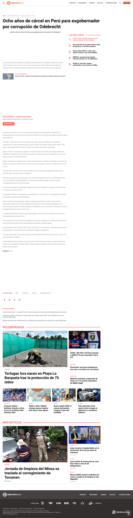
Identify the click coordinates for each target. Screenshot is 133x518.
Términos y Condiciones (10, 508)
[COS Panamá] (59, 504)
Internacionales (13, 16)
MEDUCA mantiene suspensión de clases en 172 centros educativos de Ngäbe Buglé (84, 381)
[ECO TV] (66, 504)
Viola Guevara (73, 481)
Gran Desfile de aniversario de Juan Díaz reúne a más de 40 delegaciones (84, 463)
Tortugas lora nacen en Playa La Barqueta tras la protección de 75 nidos (32, 377)
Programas (82, 3)
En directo (127, 3)
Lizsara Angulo (73, 455)
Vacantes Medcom (38, 508)
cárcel (34, 293)
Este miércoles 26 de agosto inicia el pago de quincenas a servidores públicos (86, 45)
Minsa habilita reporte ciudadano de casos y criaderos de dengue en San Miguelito (84, 477)
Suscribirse (8, 124)
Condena (25, 293)
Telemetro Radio (111, 3)
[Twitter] (9, 300)
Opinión (91, 3)
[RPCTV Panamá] (43, 504)
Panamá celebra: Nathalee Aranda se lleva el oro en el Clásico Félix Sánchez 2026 (14, 409)
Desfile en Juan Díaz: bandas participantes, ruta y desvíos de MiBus (85, 64)
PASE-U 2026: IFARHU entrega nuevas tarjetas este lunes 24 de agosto (85, 39)
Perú (17, 293)
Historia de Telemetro (25, 508)
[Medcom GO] (35, 504)
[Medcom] (98, 504)
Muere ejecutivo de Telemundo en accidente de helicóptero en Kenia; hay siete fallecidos (34, 320)
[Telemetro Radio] (90, 504)
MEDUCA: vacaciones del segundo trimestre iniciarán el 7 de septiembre (85, 58)
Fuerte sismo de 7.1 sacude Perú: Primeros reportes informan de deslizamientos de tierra (35, 312)
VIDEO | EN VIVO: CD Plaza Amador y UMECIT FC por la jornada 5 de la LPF (84, 355)
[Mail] (19, 300)
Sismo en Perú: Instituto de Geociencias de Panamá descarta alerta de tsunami (40, 76)
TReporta (72, 3)
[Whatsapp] (14, 300)
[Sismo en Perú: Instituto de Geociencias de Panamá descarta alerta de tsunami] (8, 79)
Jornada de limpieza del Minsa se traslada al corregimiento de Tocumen (32, 473)
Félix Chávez (8, 481)
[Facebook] (4, 300)
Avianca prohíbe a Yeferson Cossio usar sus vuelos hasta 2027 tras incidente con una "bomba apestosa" (33, 316)
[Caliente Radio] (82, 504)
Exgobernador (45, 293)
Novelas (100, 3)
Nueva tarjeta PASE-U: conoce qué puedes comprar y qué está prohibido (85, 51)
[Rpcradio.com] (74, 504)
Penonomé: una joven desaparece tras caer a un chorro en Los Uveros (84, 368)
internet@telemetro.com (12, 514)
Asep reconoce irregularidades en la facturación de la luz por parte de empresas (84, 450)
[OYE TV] (51, 504)
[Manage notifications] (128, 514)
